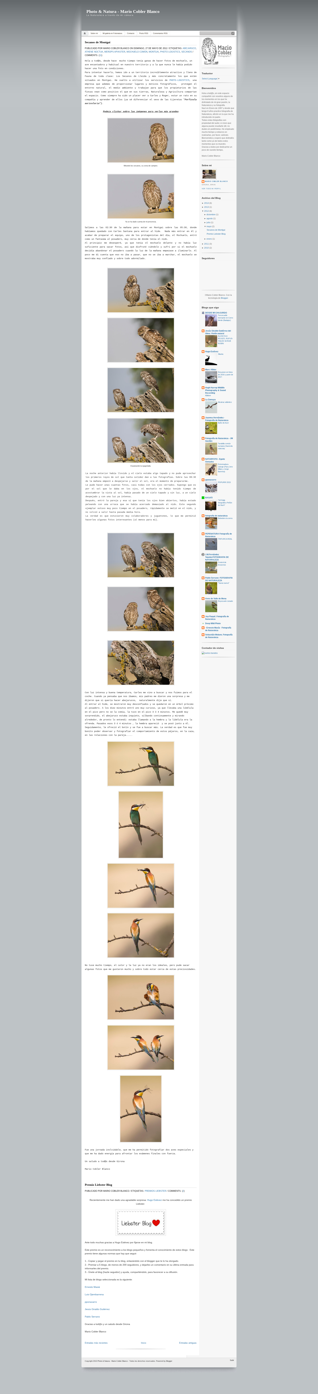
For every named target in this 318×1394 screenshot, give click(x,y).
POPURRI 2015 (224, 482)
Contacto (130, 33)
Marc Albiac (210, 369)
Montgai (154, 52)
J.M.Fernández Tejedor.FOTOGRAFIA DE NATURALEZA (217, 557)
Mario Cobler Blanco (216, 181)
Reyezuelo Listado (225, 601)
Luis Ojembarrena (94, 1294)
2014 (206, 203)
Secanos (186, 52)
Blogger (224, 298)
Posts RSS (143, 33)
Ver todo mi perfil (211, 189)
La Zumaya (210, 399)
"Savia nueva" (223, 583)
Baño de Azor (223, 423)
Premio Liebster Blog (98, 1184)
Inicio (143, 1343)
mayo (209, 226)
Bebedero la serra (225, 518)
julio (208, 222)
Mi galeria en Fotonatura (112, 33)
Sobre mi (94, 33)
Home (85, 33)
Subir (232, 1360)
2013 (206, 207)
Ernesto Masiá (92, 1287)
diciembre (211, 214)
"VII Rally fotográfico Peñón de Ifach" (225, 502)
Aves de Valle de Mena (215, 598)
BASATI (208, 498)
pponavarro (91, 1302)
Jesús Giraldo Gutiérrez (97, 1309)
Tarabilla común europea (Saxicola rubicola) (225, 446)
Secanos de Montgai (97, 42)
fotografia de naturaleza (216, 516)
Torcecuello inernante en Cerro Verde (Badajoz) (225, 317)
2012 (206, 211)
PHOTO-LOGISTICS (179, 80)
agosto (210, 218)
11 (100, 55)
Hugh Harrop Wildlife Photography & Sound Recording (215, 390)
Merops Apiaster (114, 52)
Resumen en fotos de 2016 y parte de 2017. (225, 374)
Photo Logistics (170, 52)
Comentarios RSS (160, 33)
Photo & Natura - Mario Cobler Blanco (122, 11)
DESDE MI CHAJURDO (216, 313)
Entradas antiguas (188, 1343)
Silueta (220, 354)
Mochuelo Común (137, 52)
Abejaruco (189, 48)
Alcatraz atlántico (225, 402)
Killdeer (208, 395)
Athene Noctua (94, 52)
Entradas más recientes (96, 1343)
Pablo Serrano (92, 1316)
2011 (206, 244)
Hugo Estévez (154, 1200)
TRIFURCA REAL (225, 539)
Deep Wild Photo (213, 623)
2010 (206, 248)
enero (209, 239)
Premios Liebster (155, 1191)
